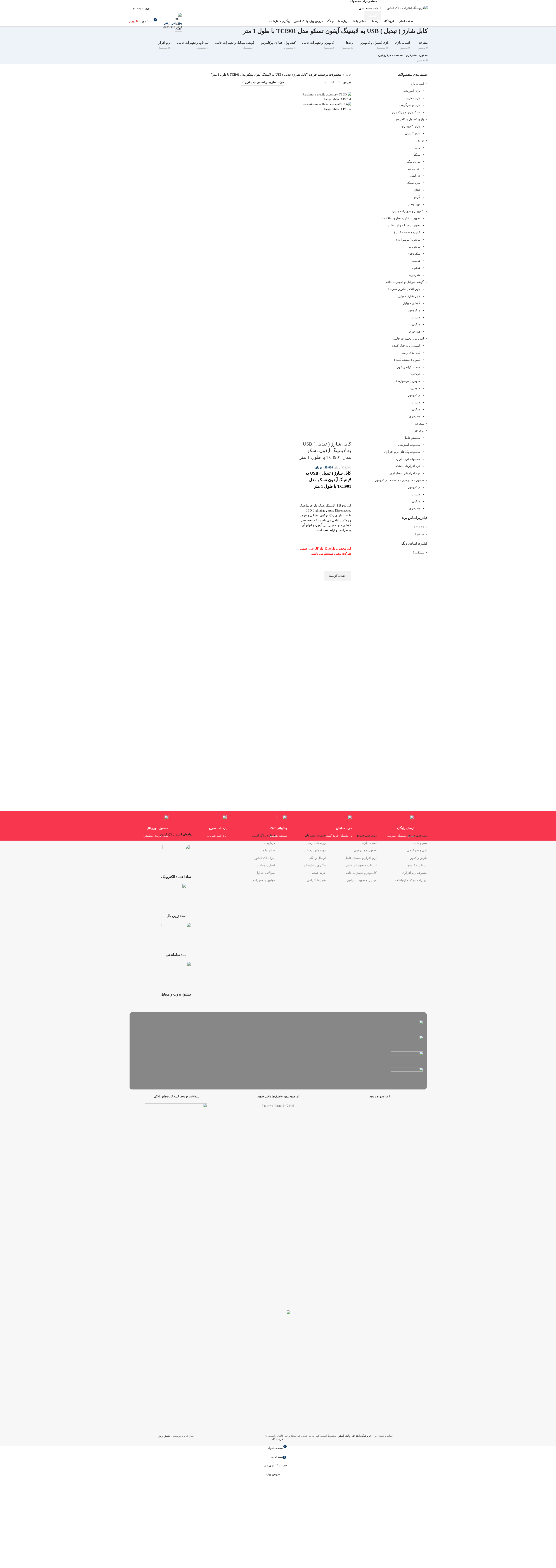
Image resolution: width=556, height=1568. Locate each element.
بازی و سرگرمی (417, 850)
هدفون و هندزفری (365, 850)
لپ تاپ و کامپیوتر (416, 865)
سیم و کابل (420, 843)
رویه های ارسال (315, 843)
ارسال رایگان (317, 858)
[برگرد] (433, 33)
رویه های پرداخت (315, 850)
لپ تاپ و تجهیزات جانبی (361, 865)
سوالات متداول (265, 872)
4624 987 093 (172, 27)
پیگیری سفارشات (314, 865)
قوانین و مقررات (264, 880)
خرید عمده (319, 872)
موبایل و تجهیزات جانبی (361, 880)
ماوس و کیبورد (418, 858)
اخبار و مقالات (266, 865)
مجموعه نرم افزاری (415, 872)
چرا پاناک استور (265, 858)
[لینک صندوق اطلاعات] (278, 13)
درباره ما (269, 843)
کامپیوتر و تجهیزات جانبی (361, 872)
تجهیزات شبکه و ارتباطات (411, 880)
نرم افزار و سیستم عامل (361, 858)
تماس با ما (268, 850)
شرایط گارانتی (316, 880)
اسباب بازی (369, 843)
